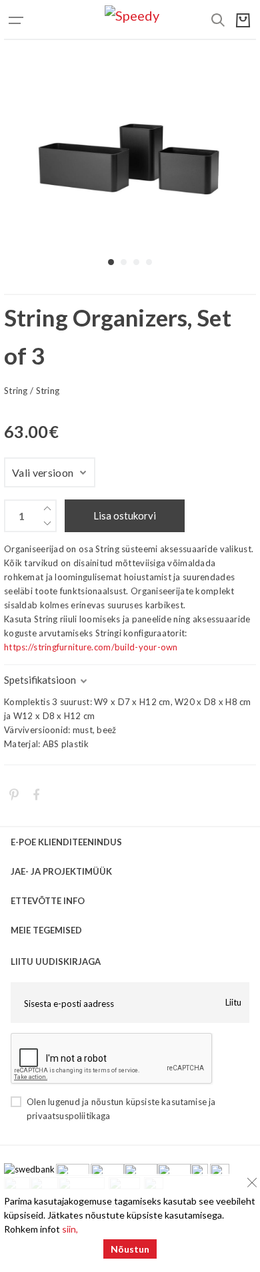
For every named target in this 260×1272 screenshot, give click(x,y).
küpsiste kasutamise (166, 1101)
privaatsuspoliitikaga (69, 1115)
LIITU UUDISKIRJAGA (56, 961)
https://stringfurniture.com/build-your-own (91, 647)
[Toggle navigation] (30, 20)
